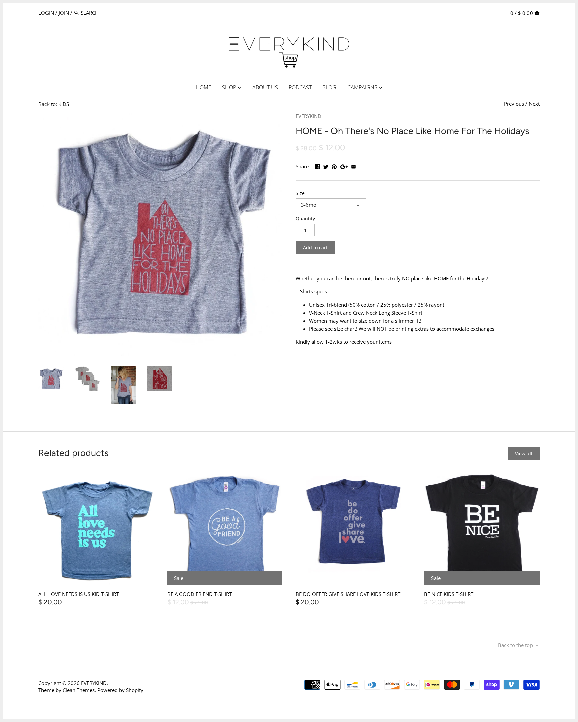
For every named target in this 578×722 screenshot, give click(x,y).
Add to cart (315, 247)
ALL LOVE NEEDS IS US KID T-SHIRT (78, 594)
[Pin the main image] (334, 165)
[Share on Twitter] (325, 165)
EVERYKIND (308, 116)
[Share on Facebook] (317, 165)
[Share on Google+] (344, 165)
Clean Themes (79, 690)
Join (64, 12)
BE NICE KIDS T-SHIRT (448, 594)
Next (534, 103)
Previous (514, 103)
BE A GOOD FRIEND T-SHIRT (199, 594)
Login (46, 12)
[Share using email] (353, 165)
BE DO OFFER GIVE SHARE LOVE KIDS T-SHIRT (348, 594)
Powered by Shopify (120, 690)
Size (300, 193)
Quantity (305, 218)
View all (523, 453)
